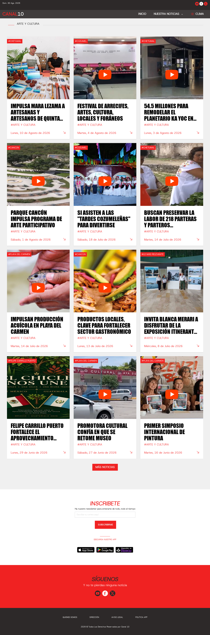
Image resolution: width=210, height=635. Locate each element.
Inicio (142, 14)
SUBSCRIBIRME (105, 525)
